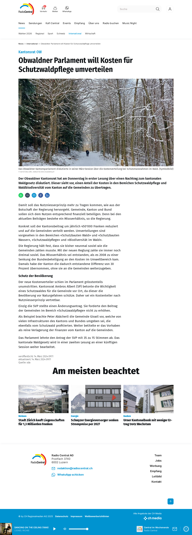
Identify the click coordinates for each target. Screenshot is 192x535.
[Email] (34, 195)
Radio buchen (111, 23)
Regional (40, 33)
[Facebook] (40, 195)
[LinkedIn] (47, 195)
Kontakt (157, 481)
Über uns (93, 23)
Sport (50, 33)
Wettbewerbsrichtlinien (97, 516)
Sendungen (35, 23)
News (21, 23)
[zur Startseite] (26, 9)
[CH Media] (147, 518)
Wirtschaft (90, 33)
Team (158, 455)
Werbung (156, 465)
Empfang (79, 23)
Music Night (129, 23)
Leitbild (157, 476)
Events (67, 23)
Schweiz (61, 33)
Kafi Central (52, 23)
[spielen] (54, 529)
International (75, 33)
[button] (67, 9)
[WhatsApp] (20, 195)
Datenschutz (61, 516)
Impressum (76, 516)
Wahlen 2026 (25, 33)
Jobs (158, 460)
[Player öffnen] (186, 529)
